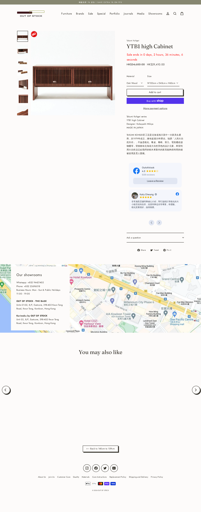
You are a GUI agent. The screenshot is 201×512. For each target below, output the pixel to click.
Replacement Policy (118, 477)
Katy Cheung (147, 194)
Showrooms (155, 13)
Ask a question (134, 237)
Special (101, 13)
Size (149, 76)
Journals (128, 13)
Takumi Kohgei (36, 420)
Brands (80, 13)
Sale (90, 13)
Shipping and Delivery (138, 477)
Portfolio (115, 13)
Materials (86, 477)
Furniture (66, 13)
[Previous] (6, 390)
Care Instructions (99, 477)
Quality (76, 477)
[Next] (196, 390)
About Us (42, 477)
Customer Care (63, 477)
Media (140, 13)
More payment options (155, 108)
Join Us (52, 477)
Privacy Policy (157, 477)
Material (130, 76)
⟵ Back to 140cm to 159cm (100, 448)
